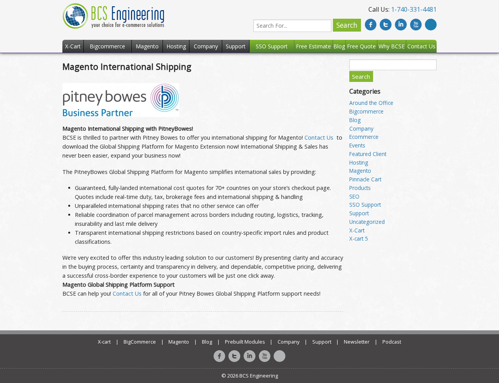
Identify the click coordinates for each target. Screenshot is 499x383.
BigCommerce (140, 341)
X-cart (104, 341)
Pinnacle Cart (365, 179)
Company (361, 128)
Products (360, 188)
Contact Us (318, 137)
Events (357, 145)
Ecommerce (364, 136)
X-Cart (357, 230)
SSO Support (365, 204)
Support (359, 213)
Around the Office (371, 102)
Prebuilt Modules (245, 341)
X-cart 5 (358, 238)
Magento (360, 170)
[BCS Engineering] (113, 15)
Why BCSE (392, 46)
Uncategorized (367, 221)
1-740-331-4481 (414, 9)
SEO (354, 196)
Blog (355, 120)
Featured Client (367, 154)
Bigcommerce (366, 111)
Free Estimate (313, 46)
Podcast (391, 341)
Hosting (358, 162)
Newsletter (357, 341)
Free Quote (361, 46)
